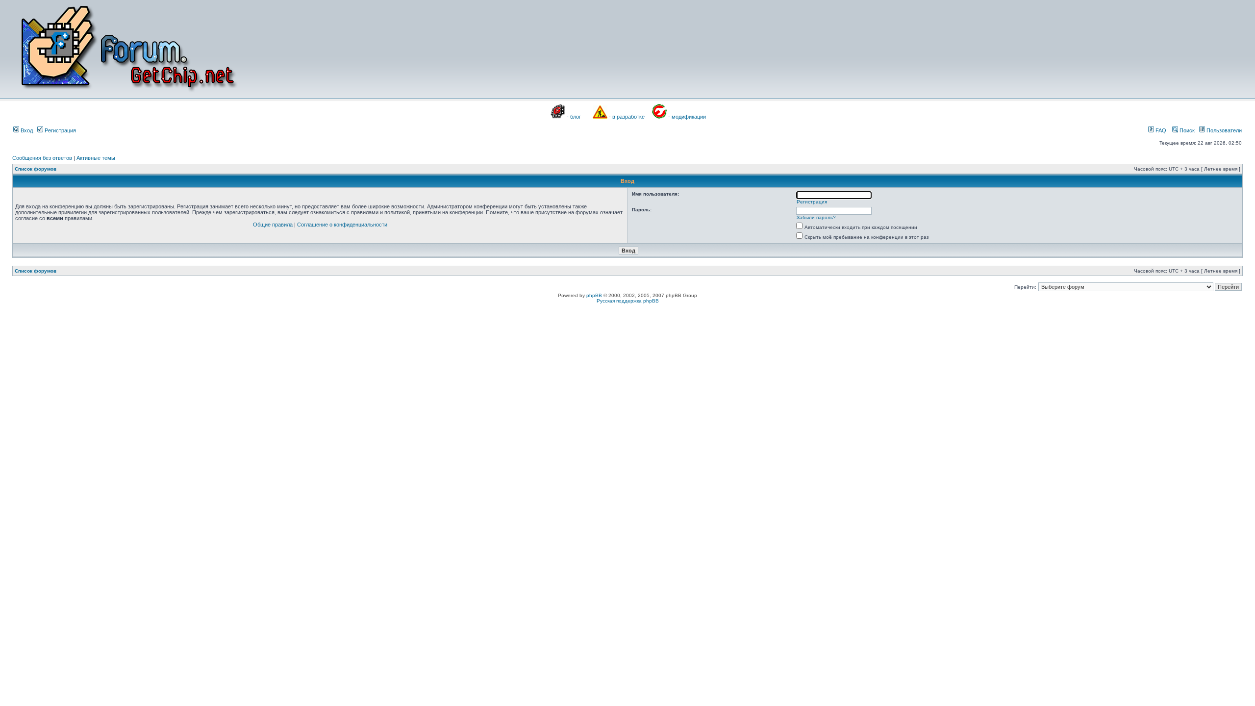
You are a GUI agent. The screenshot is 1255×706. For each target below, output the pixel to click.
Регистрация (59, 130)
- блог (574, 117)
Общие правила (273, 224)
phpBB (594, 295)
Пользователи (1223, 130)
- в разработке (627, 117)
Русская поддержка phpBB (628, 300)
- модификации (687, 117)
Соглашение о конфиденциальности (342, 224)
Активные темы (95, 158)
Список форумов (35, 169)
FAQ (1160, 130)
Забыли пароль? (816, 217)
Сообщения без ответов (42, 158)
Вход (26, 130)
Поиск (1186, 130)
